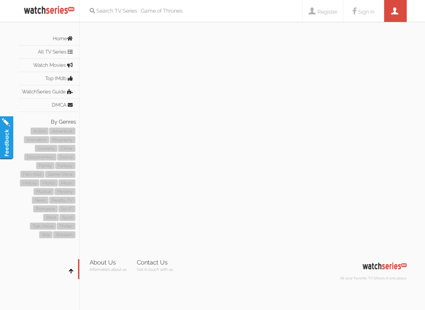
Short (51, 217)
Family (45, 165)
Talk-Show (43, 226)
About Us (103, 262)
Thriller (66, 226)
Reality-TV (62, 200)
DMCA (60, 105)
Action (39, 131)
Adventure (62, 131)
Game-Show (60, 174)
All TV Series (53, 52)
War (46, 234)
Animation (36, 139)
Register (327, 12)
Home (60, 39)
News (40, 200)
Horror (48, 182)
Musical (43, 191)
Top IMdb (56, 78)
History (30, 182)
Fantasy (65, 165)
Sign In (366, 12)
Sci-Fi (67, 208)
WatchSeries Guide (44, 92)
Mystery (65, 191)
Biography (62, 139)
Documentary (40, 157)
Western (64, 234)
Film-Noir (32, 174)
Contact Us (152, 262)
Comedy (46, 148)
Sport (67, 217)
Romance (45, 208)
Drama (66, 157)
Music (67, 182)
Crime (67, 148)
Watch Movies (50, 65)
